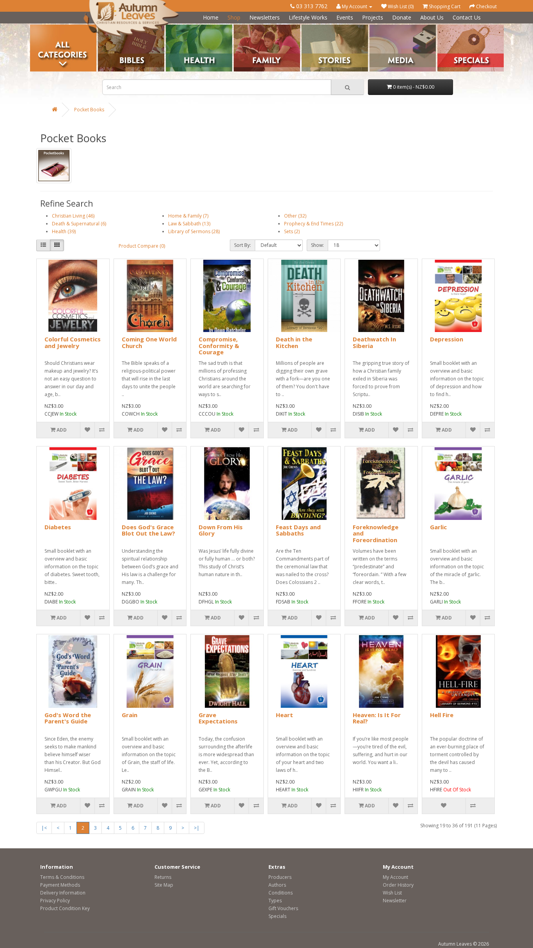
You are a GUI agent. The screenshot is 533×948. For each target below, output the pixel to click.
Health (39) (64, 231)
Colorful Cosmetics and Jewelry (72, 342)
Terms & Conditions (62, 877)
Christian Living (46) (73, 215)
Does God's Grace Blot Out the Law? (148, 530)
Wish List (392, 892)
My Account (395, 877)
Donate (401, 17)
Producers (279, 877)
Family (241, 27)
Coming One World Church (149, 342)
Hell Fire (441, 715)
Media (376, 27)
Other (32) (295, 215)
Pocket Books (89, 109)
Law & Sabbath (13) (189, 223)
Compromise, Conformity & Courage (219, 345)
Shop (233, 17)
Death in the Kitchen (294, 342)
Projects (372, 17)
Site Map (164, 885)
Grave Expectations (218, 718)
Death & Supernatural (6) (79, 223)
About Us (432, 17)
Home (211, 17)
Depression (446, 339)
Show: (317, 245)
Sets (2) (292, 231)
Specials (277, 916)
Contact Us (467, 17)
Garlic (438, 527)
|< (44, 828)
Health (173, 27)
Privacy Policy (55, 900)
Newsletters (264, 17)
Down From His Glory (221, 530)
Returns (163, 877)
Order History (398, 885)
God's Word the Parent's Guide (67, 718)
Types (275, 900)
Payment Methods (60, 885)
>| (196, 828)
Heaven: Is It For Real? (377, 718)
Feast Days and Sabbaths (298, 530)
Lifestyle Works (308, 17)
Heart (284, 715)
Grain (129, 715)
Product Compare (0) (142, 246)
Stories (309, 27)
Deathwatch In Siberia (374, 342)
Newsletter (395, 900)
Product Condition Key (65, 908)
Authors (277, 885)
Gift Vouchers (283, 908)
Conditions (280, 892)
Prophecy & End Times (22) (313, 223)
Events (344, 17)
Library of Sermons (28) (194, 231)
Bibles (105, 27)
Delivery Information (62, 892)
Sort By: (242, 245)
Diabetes (57, 527)
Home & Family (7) (188, 215)
